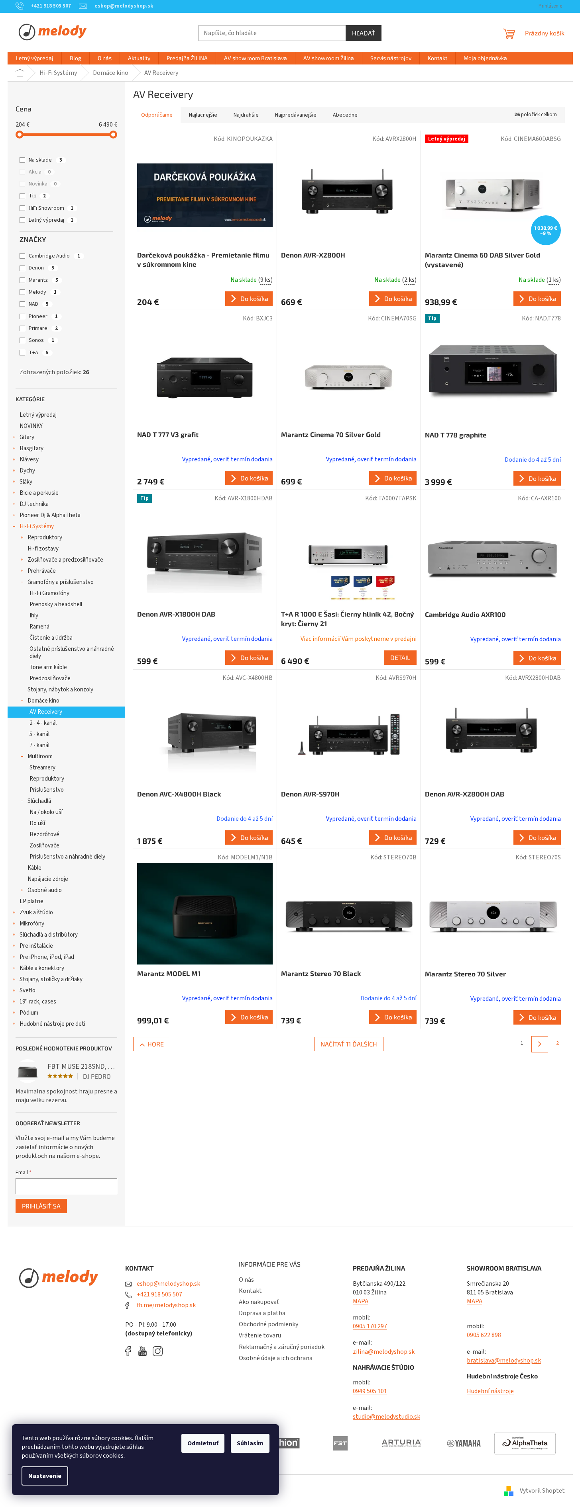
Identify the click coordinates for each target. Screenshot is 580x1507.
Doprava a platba (262, 1313)
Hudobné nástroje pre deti (52, 1024)
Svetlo (27, 990)
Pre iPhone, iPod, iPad (47, 957)
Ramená (39, 627)
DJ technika (34, 504)
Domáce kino (43, 701)
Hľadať (363, 33)
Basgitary (31, 448)
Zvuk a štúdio (36, 912)
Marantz (43, 280)
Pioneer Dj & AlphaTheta (50, 515)
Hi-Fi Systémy (37, 526)
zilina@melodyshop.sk (384, 1351)
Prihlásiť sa (41, 1206)
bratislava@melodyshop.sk (504, 1360)
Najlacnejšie (203, 115)
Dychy (27, 471)
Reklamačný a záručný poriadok (281, 1347)
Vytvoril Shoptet (542, 1490)
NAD (39, 304)
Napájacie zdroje (48, 879)
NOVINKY (31, 426)
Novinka (43, 184)
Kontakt (250, 1290)
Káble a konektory (42, 968)
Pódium (29, 1013)
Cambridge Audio (54, 256)
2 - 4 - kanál (43, 723)
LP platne (31, 901)
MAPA (360, 1301)
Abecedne (345, 115)
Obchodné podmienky (268, 1324)
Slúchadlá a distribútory (49, 935)
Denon (41, 268)
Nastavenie (44, 1476)
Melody (43, 292)
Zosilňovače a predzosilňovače (65, 560)
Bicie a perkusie (39, 493)
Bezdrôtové (44, 834)
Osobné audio (45, 890)
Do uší (37, 823)
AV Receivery (45, 712)
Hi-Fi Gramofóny (49, 593)
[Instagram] (158, 1351)
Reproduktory (45, 537)
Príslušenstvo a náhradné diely (67, 857)
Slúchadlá (39, 801)
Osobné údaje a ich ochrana (276, 1358)
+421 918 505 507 (159, 1294)
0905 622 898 (484, 1335)
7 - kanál (39, 745)
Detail (400, 657)
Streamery (42, 767)
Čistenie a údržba (51, 638)
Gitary (27, 437)
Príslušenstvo (46, 790)
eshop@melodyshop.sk (168, 1283)
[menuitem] (34, 58)
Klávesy (29, 459)
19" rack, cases (38, 1002)
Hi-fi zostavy (43, 549)
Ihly (33, 615)
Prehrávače (42, 571)
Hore (155, 1044)
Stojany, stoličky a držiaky (51, 979)
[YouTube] (144, 1351)
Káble (34, 868)
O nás (246, 1279)
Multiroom (40, 756)
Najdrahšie (246, 115)
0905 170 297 (370, 1326)
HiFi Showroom (51, 208)
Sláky (26, 482)
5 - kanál (39, 734)
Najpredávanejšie (296, 115)
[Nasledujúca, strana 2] (539, 1044)
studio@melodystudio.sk (386, 1416)
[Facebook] (130, 1351)
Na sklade (45, 160)
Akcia (40, 172)
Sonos (41, 340)
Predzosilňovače (50, 678)
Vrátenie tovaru (260, 1335)
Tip (37, 196)
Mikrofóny (32, 923)
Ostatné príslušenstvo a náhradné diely (71, 652)
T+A (39, 353)
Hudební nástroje (490, 1391)
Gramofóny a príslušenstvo (61, 582)
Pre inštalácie (36, 946)
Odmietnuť (202, 1443)
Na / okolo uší (46, 812)
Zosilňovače (44, 845)
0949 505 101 (370, 1391)
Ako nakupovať (259, 1302)
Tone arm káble (48, 667)
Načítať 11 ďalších (348, 1044)
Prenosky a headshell (55, 604)
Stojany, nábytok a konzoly (60, 689)
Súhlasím (250, 1443)
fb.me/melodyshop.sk (166, 1305)
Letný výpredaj (51, 220)
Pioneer (43, 316)
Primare (43, 328)
